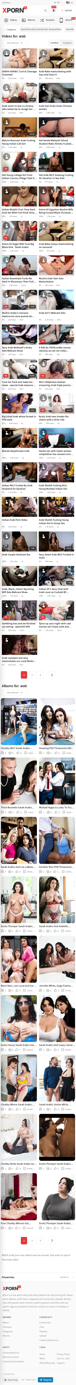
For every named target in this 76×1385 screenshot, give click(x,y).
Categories (11, 29)
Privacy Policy (63, 1354)
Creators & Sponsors (48, 1340)
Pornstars (7, 1327)
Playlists (43, 1331)
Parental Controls (11, 1357)
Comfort (54, 42)
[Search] (45, 10)
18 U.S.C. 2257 (63, 1358)
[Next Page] (52, 675)
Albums (6, 1335)
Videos (6, 1322)
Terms (42, 1354)
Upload (42, 1335)
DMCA (42, 1358)
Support (61, 1363)
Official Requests (47, 1363)
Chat (41, 1327)
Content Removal (11, 1352)
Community (45, 1322)
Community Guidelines (13, 1361)
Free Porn (6, 3)
